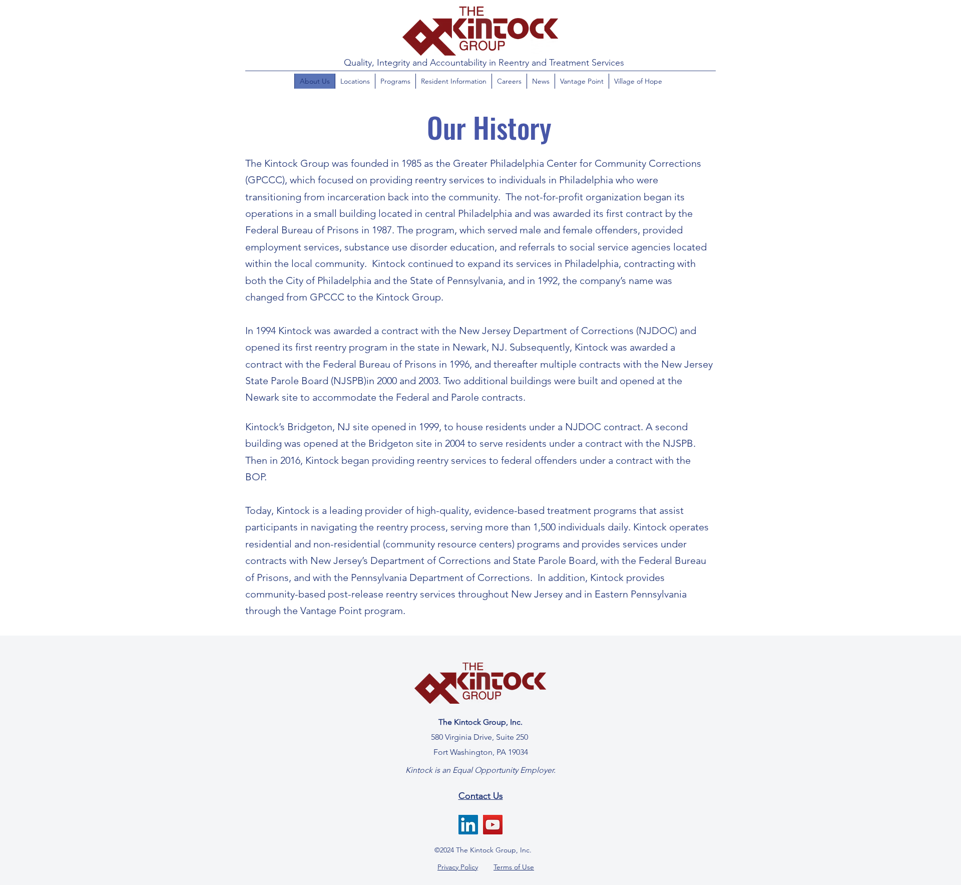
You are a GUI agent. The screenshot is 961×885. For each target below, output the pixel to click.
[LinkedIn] (468, 824)
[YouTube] (493, 824)
